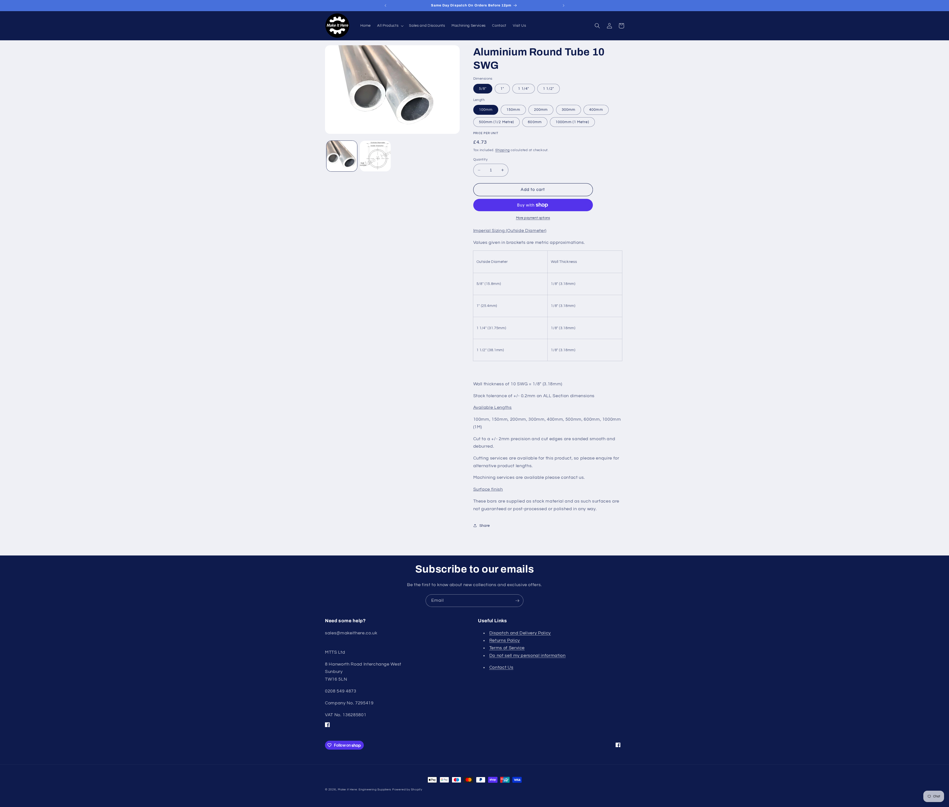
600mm (535, 122)
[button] (390, 25)
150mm (513, 110)
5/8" (483, 89)
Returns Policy (504, 640)
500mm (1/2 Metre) (496, 122)
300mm (569, 110)
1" (502, 89)
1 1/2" (548, 89)
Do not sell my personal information (527, 655)
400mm (596, 110)
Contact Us (501, 667)
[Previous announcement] (385, 5)
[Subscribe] (517, 600)
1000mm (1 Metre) (572, 122)
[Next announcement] (563, 5)
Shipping (502, 150)
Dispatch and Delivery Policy (520, 633)
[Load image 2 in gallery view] (375, 156)
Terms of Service (507, 648)
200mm (541, 110)
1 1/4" (523, 89)
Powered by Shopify (407, 789)
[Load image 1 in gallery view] (341, 156)
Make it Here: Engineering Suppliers (364, 789)
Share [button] (484, 526)
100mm (486, 110)
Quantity (480, 159)
